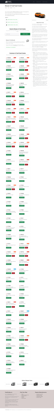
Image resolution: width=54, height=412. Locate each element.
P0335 (34, 52)
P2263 (34, 76)
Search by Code (45, 1)
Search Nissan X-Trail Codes (12, 19)
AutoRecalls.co (16, 45)
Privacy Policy (24, 398)
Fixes (13, 61)
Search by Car (38, 1)
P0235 (34, 60)
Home (34, 1)
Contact (23, 397)
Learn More (9, 61)
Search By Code (24, 395)
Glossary (23, 396)
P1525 (34, 81)
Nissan (11, 7)
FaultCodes (7, 409)
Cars (8, 7)
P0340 (34, 63)
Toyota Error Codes (39, 395)
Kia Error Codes (39, 397)
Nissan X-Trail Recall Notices (12, 22)
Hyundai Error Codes (40, 396)
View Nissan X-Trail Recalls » (11, 47)
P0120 (34, 66)
